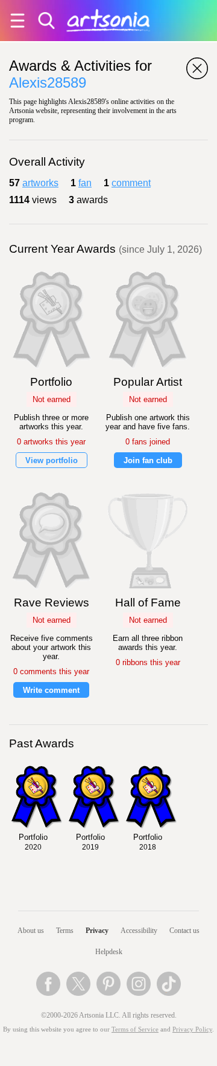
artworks (40, 183)
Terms (65, 930)
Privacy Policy (192, 1029)
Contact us (184, 930)
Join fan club (148, 460)
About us (30, 930)
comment (131, 183)
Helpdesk (108, 951)
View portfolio (51, 460)
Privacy (97, 930)
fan (85, 183)
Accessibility (139, 930)
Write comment (51, 690)
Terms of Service (135, 1029)
